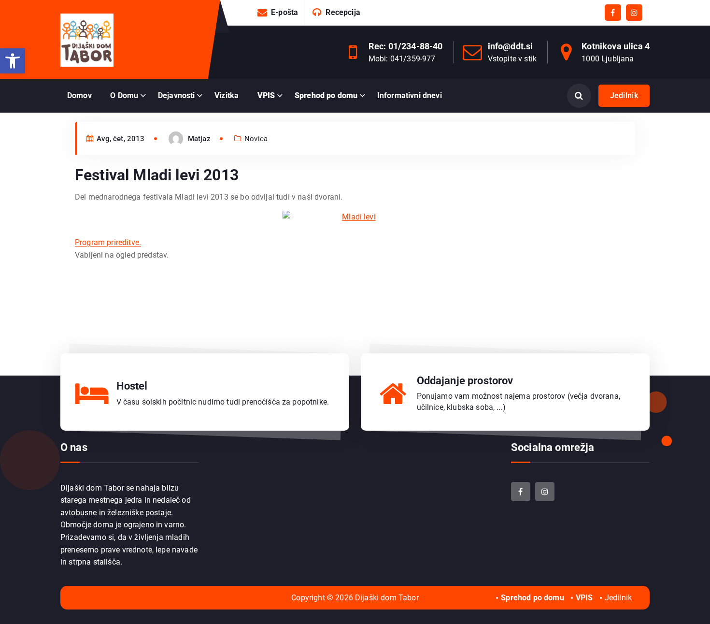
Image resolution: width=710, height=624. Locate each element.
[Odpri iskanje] (579, 96)
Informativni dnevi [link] (409, 95)
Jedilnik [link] (624, 95)
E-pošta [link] (284, 12)
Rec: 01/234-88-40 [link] (406, 46)
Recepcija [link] (343, 12)
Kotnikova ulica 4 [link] (616, 46)
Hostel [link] (132, 386)
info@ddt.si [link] (510, 46)
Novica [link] (256, 138)
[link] (12, 60)
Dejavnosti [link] (176, 95)
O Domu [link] (124, 95)
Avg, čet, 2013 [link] (119, 138)
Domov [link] (79, 95)
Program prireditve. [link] (108, 242)
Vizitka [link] (226, 95)
